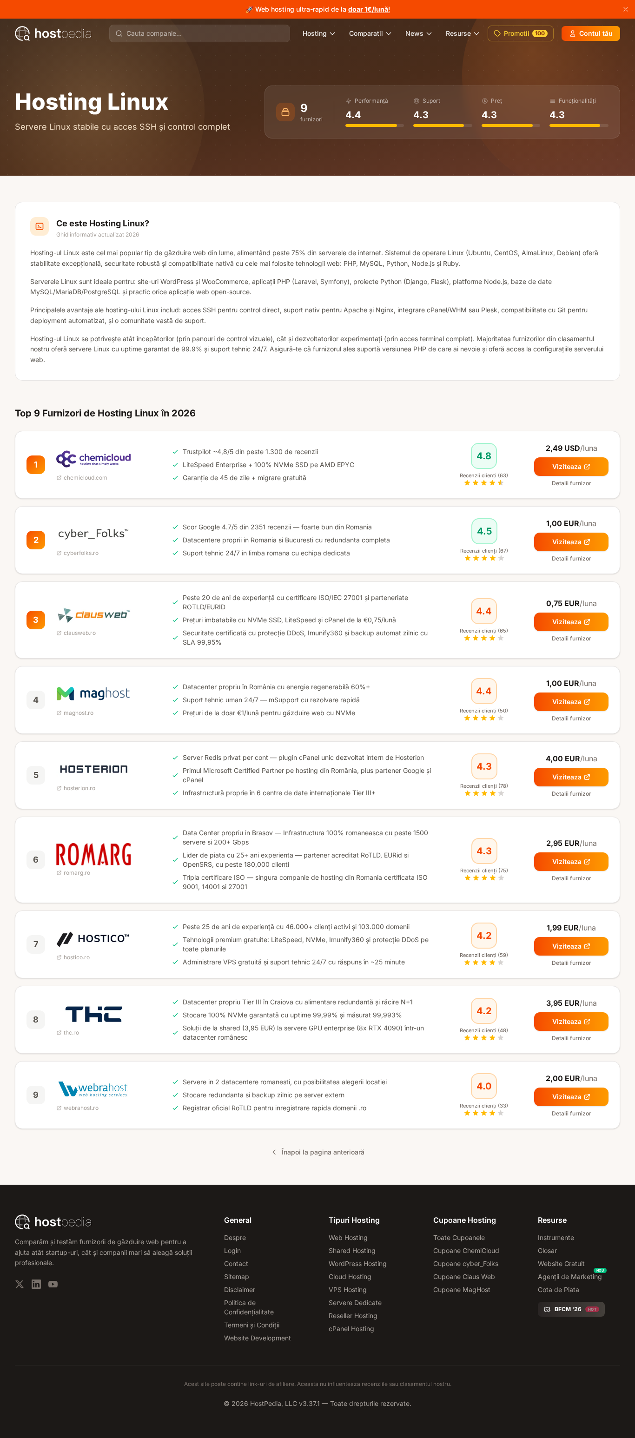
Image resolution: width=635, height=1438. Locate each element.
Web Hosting (348, 1237)
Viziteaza (567, 466)
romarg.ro (77, 872)
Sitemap (236, 1276)
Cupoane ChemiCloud (466, 1250)
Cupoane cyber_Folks (465, 1263)
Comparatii (366, 33)
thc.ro (71, 1032)
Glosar (547, 1250)
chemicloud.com (85, 477)
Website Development (257, 1338)
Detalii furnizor (571, 483)
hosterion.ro (79, 788)
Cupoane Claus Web (464, 1276)
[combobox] (205, 33)
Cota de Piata (558, 1289)
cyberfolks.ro (81, 552)
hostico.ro (77, 957)
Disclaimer (239, 1289)
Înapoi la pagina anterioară (323, 1152)
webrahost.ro (81, 1107)
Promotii (524, 33)
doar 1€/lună (368, 9)
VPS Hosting (348, 1289)
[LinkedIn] (36, 1284)
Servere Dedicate (355, 1302)
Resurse (458, 33)
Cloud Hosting (350, 1276)
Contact (236, 1263)
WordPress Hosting (358, 1263)
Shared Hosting (352, 1250)
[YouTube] (53, 1284)
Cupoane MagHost (461, 1289)
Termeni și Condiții (251, 1325)
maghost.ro (78, 712)
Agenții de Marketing (570, 1276)
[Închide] (625, 9)
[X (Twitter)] (19, 1284)
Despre (235, 1237)
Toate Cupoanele (459, 1237)
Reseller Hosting (353, 1315)
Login (232, 1250)
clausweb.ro (80, 632)
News (414, 33)
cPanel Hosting (351, 1328)
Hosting (315, 33)
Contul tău (596, 33)
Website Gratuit (561, 1263)
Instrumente (556, 1237)
